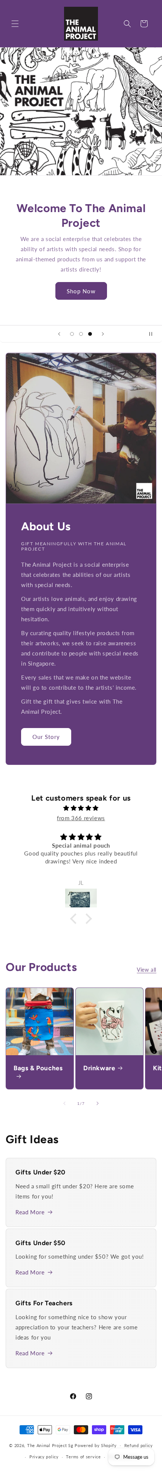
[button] (15, 23)
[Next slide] (103, 334)
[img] (81, 808)
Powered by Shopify (96, 1445)
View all (146, 969)
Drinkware (99, 1068)
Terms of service (83, 1456)
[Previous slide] (59, 334)
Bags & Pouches (38, 1068)
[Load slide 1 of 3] (71, 333)
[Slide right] (97, 1103)
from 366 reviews (81, 818)
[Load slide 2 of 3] (81, 333)
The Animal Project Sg (50, 1445)
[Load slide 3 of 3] (90, 333)
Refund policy (138, 1445)
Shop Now (81, 291)
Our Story (46, 736)
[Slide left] (64, 1103)
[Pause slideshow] (153, 334)
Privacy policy (44, 1456)
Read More (29, 1212)
